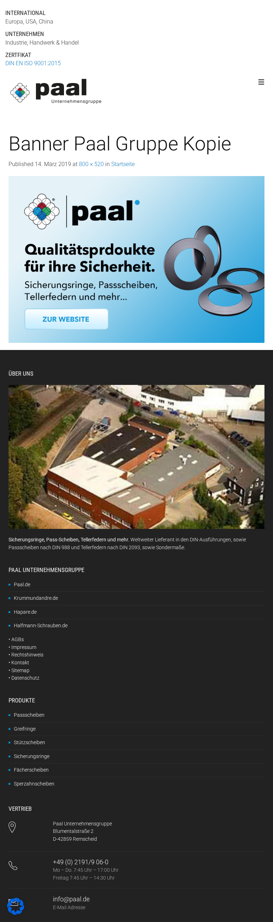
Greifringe (25, 729)
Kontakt (20, 662)
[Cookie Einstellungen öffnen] (15, 913)
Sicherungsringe (31, 756)
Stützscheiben (29, 742)
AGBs (17, 639)
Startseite (123, 164)
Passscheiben (29, 715)
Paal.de (22, 584)
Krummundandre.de (36, 598)
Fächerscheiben (31, 770)
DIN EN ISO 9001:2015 (33, 63)
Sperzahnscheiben (34, 784)
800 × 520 (91, 164)
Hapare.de (25, 612)
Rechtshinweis (27, 655)
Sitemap (20, 670)
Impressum (23, 647)
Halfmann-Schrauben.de (41, 625)
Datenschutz (25, 678)
